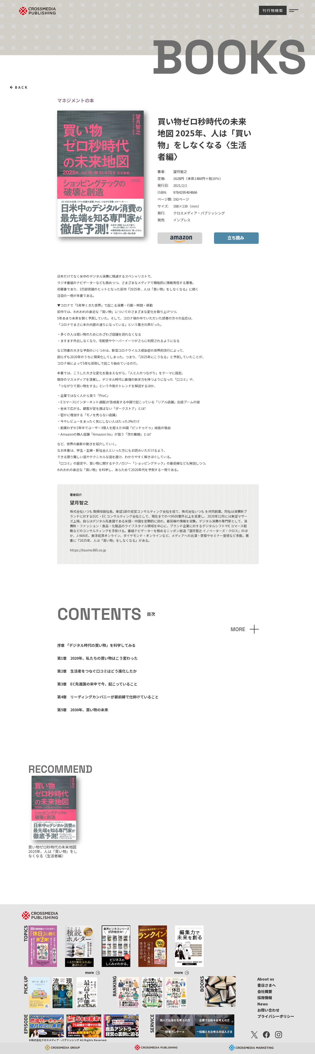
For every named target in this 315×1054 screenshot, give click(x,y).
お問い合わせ (268, 1010)
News (262, 1004)
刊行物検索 (272, 10)
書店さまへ (266, 985)
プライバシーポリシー (275, 1016)
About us (265, 979)
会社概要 (264, 991)
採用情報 (264, 997)
